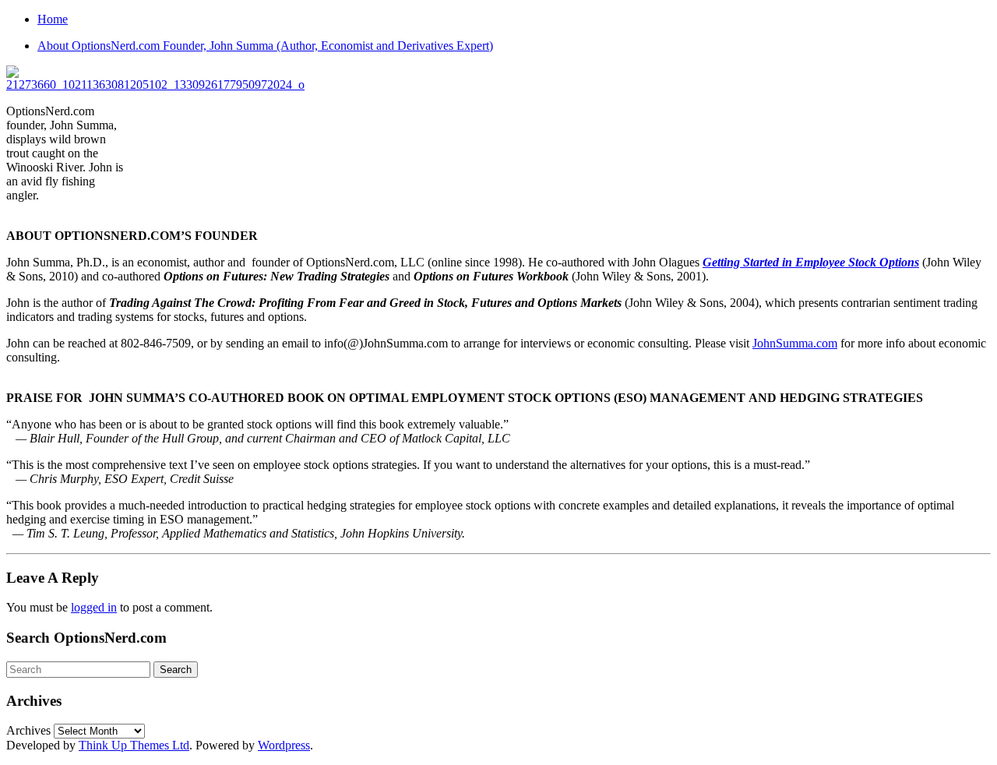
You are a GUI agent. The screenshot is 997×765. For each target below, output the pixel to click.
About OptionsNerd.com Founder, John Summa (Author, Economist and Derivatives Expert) (265, 45)
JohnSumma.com (794, 343)
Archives (28, 730)
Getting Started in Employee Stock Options (811, 262)
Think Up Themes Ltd (134, 745)
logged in (94, 607)
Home (52, 19)
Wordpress (284, 745)
